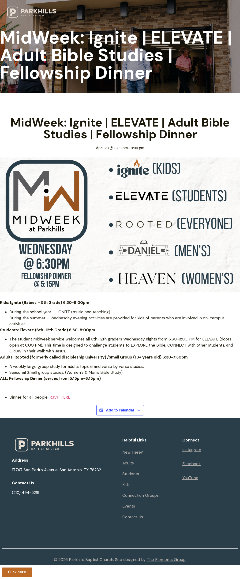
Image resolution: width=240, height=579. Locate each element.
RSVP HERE (59, 397)
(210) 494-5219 (25, 492)
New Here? (132, 452)
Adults (128, 463)
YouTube (190, 477)
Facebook (191, 463)
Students (130, 473)
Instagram (191, 449)
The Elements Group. (166, 559)
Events (128, 506)
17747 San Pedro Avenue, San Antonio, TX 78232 (56, 469)
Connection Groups (140, 495)
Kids (126, 484)
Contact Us (132, 516)
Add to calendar (120, 410)
